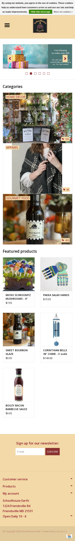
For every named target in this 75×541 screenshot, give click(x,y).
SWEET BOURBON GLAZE (17, 352)
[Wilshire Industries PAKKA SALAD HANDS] (56, 274)
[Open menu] (7, 25)
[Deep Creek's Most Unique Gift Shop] (45, 25)
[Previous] (9, 58)
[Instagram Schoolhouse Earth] (47, 463)
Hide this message (40, 12)
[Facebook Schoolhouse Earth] (28, 463)
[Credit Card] (68, 536)
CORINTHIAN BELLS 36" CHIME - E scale (55, 352)
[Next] (65, 58)
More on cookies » (63, 12)
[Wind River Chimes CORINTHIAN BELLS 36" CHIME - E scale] (56, 329)
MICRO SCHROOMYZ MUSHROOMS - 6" (18, 296)
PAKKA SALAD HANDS (56, 295)
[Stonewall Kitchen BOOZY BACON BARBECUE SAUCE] (19, 384)
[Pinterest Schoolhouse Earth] (41, 463)
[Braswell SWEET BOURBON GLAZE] (19, 329)
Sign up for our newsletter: (37, 443)
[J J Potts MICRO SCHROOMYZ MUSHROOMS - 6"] (19, 274)
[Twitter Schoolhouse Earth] (34, 463)
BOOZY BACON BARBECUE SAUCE (16, 407)
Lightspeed (61, 531)
